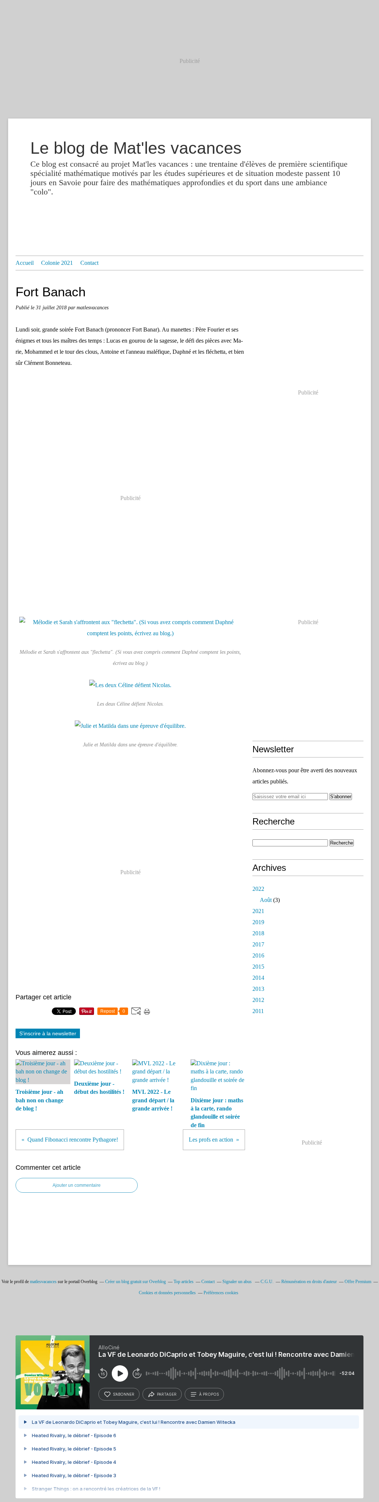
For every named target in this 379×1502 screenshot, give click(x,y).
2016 (258, 955)
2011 (258, 1011)
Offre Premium (358, 1281)
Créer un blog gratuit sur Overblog (135, 1281)
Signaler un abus (237, 1281)
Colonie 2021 (57, 263)
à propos (209, 1394)
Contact (89, 263)
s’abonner (123, 1394)
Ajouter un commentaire (77, 1185)
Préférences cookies (221, 1292)
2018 (258, 933)
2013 (258, 989)
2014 (258, 978)
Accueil (25, 263)
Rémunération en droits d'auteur (309, 1281)
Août (266, 900)
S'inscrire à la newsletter (47, 1033)
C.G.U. (267, 1281)
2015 (258, 966)
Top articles (184, 1281)
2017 (258, 944)
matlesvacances (43, 1281)
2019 (258, 922)
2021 (258, 911)
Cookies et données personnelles (167, 1292)
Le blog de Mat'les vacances (136, 148)
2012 (258, 1000)
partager (167, 1394)
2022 (258, 889)
